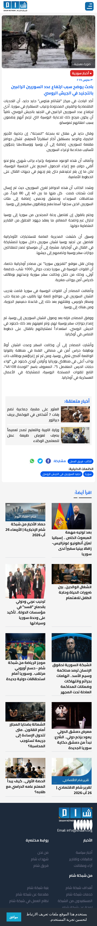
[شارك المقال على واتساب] (32, 461)
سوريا (88, 474)
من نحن (42, 852)
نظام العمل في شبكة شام (28, 900)
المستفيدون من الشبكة (75, 900)
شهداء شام (39, 859)
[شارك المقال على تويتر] (40, 461)
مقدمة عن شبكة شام (32, 894)
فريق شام (40, 865)
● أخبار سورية (82, 73)
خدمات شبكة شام (79, 894)
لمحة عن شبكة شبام (77, 907)
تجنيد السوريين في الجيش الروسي (61, 474)
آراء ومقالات (83, 865)
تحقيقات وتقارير (80, 859)
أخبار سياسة (84, 852)
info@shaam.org (79, 830)
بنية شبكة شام (37, 887)
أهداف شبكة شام (79, 887)
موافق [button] (13, 917)
